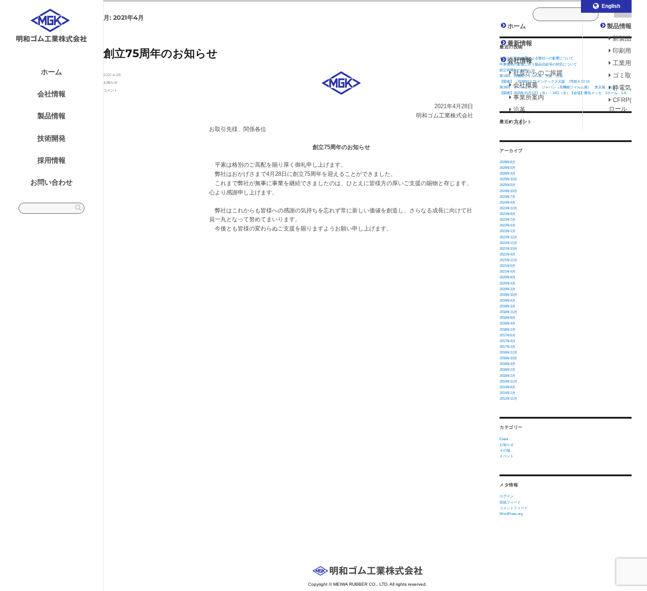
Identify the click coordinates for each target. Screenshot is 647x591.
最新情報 (519, 43)
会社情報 (51, 94)
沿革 (519, 109)
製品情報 (51, 116)
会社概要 (525, 84)
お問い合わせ (51, 182)
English (611, 6)
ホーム (51, 72)
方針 (519, 121)
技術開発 (51, 138)
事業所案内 (528, 97)
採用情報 (51, 160)
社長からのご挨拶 (537, 72)
